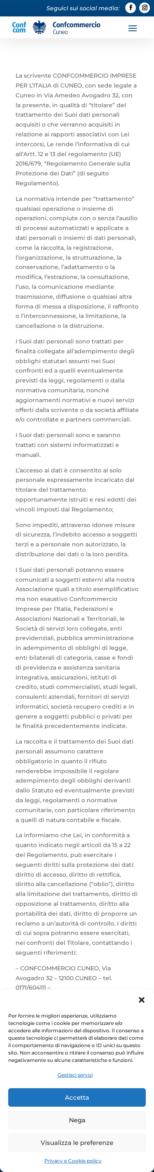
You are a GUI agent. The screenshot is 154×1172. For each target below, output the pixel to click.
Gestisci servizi (75, 1075)
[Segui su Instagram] (144, 7)
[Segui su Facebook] (130, 7)
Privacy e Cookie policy (72, 1161)
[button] (142, 1000)
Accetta (77, 1097)
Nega (77, 1120)
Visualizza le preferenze (77, 1143)
